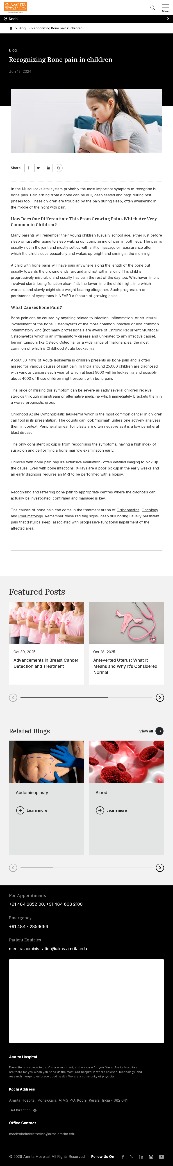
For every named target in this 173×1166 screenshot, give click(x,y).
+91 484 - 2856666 (28, 926)
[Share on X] (38, 168)
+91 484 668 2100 (64, 904)
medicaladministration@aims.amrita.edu (48, 948)
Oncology (150, 510)
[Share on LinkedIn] (48, 168)
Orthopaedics (128, 510)
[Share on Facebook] (28, 168)
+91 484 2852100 (26, 904)
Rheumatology (30, 516)
